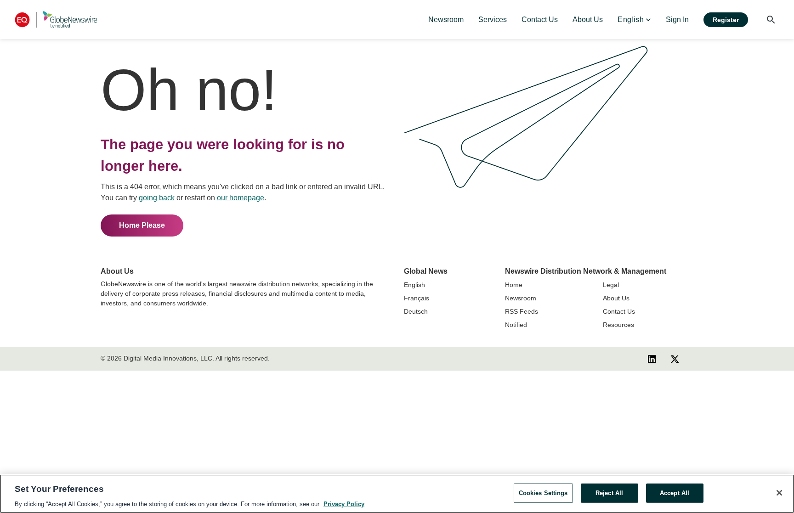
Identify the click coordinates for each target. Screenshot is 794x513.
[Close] (779, 493)
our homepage (240, 198)
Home (513, 284)
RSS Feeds (521, 311)
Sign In (677, 19)
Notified (516, 324)
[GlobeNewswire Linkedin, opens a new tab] (652, 359)
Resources (618, 324)
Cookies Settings (543, 492)
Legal (611, 284)
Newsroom (520, 298)
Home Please (142, 225)
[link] (446, 20)
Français (416, 298)
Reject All (609, 492)
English (414, 284)
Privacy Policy (343, 503)
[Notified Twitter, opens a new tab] (675, 359)
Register (726, 19)
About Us (616, 298)
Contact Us (619, 311)
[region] (397, 493)
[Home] (56, 19)
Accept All (674, 492)
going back (157, 198)
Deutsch (416, 311)
